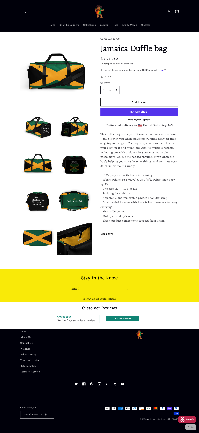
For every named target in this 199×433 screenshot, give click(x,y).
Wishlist (25, 349)
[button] (24, 11)
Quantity (105, 83)
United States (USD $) (35, 415)
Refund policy (28, 366)
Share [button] (107, 76)
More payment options (139, 120)
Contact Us (26, 343)
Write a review (122, 319)
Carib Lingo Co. (154, 419)
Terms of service (29, 360)
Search (24, 332)
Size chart (106, 233)
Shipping (105, 64)
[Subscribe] (127, 289)
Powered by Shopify (170, 419)
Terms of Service (30, 372)
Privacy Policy (28, 354)
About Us (25, 337)
